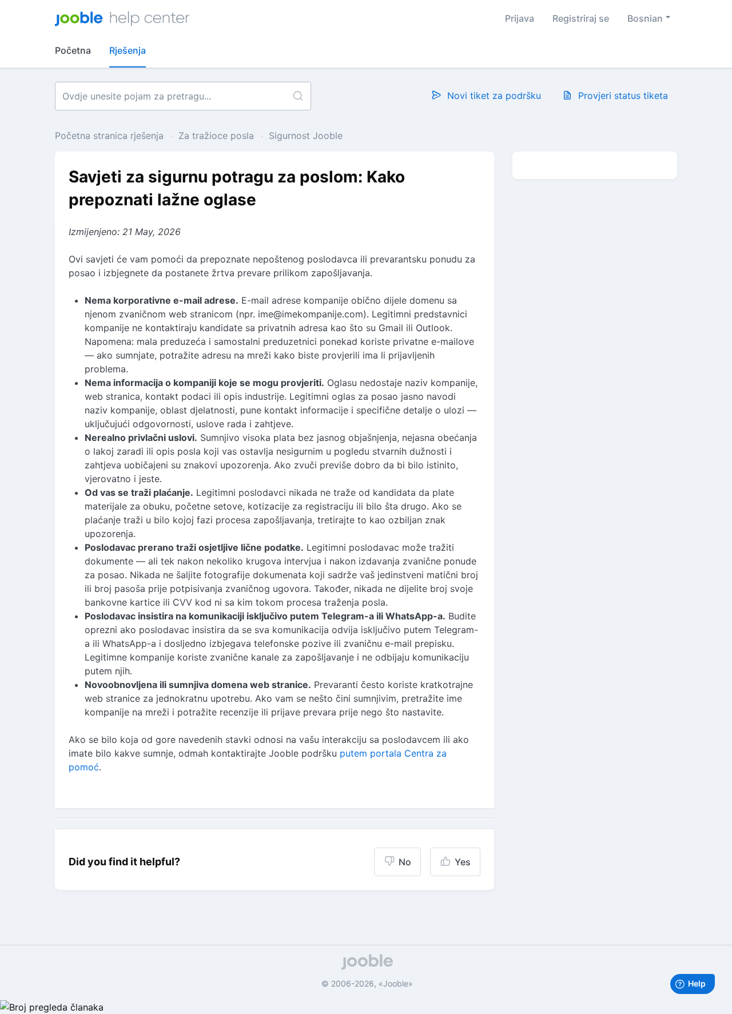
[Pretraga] (298, 96)
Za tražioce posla (216, 135)
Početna (73, 50)
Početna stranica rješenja (110, 135)
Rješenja (127, 50)
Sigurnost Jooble (306, 135)
